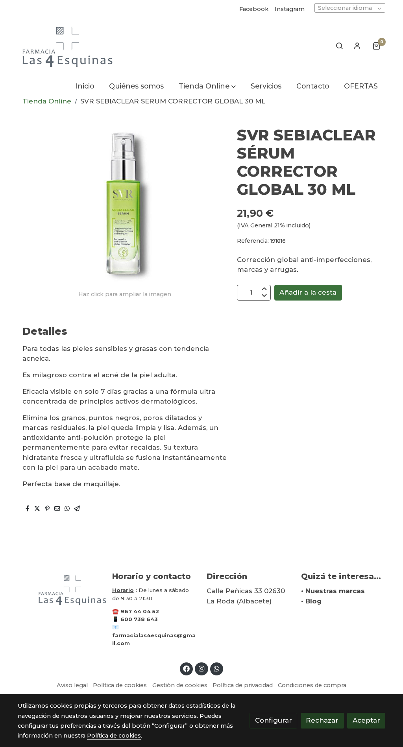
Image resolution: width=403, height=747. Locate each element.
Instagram (290, 9)
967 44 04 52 (139, 611)
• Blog (311, 601)
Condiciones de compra (312, 685)
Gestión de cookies (179, 685)
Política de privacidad (243, 685)
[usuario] (357, 46)
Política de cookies (120, 685)
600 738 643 (139, 619)
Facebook (253, 9)
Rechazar (322, 720)
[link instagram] (201, 668)
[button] (207, 86)
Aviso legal (72, 685)
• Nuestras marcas (333, 591)
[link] (68, 46)
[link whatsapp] (217, 668)
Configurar (273, 720)
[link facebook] (186, 668)
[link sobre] (60, 589)
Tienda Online (46, 101)
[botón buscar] (339, 46)
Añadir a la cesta (307, 292)
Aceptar (366, 720)
